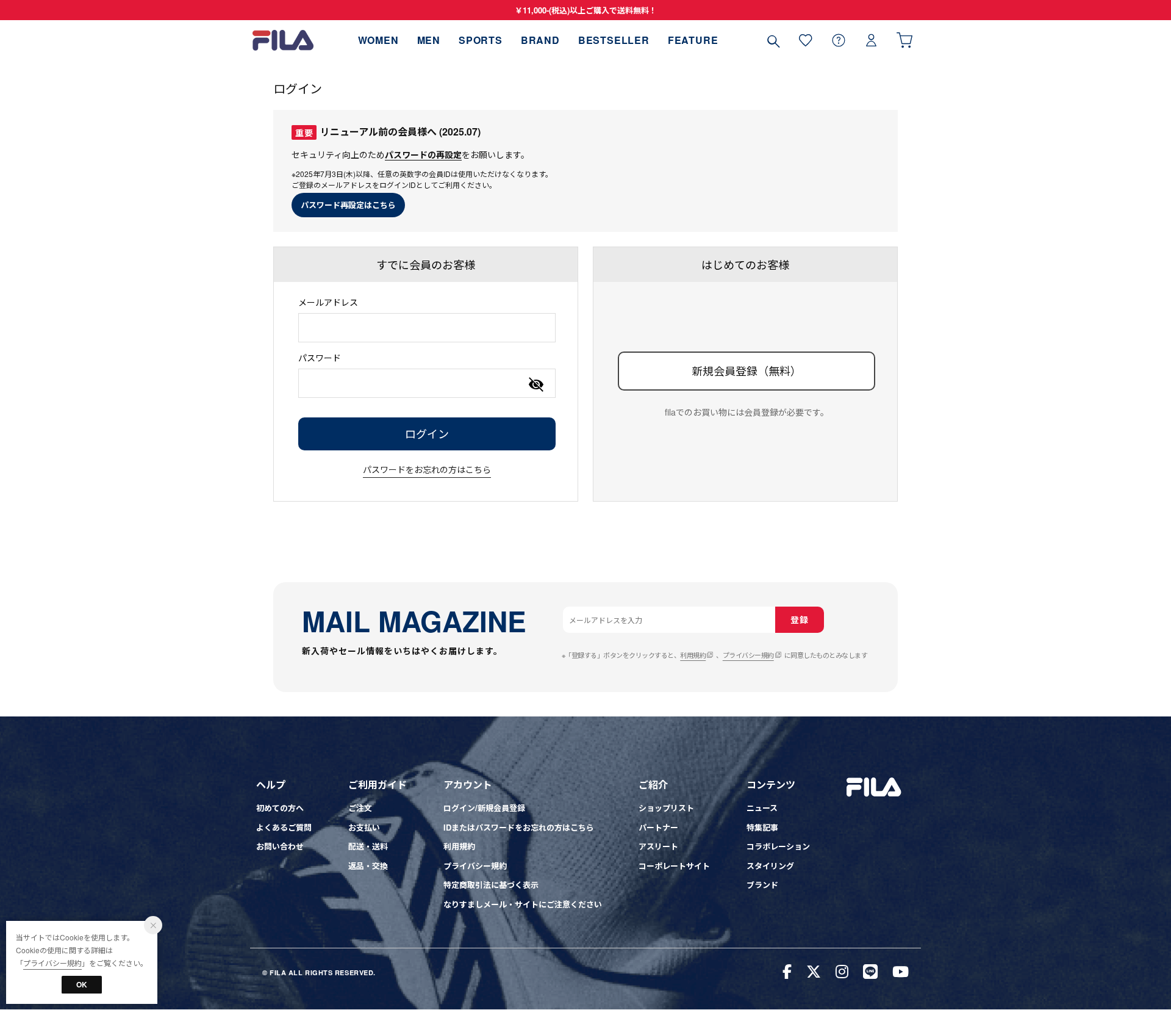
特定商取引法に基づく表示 (491, 884)
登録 (799, 619)
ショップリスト (666, 807)
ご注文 (360, 807)
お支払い (364, 827)
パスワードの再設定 (423, 154)
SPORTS (481, 40)
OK (81, 984)
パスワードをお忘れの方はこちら (427, 469)
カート (904, 40)
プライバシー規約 (748, 655)
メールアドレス (328, 302)
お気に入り (805, 40)
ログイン (871, 40)
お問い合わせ (280, 846)
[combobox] (427, 327)
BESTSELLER (614, 40)
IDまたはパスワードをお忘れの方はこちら (518, 827)
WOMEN (378, 40)
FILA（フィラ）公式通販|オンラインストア (282, 40)
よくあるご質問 (284, 827)
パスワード (319, 358)
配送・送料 (368, 846)
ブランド (762, 884)
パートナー (658, 827)
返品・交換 (368, 865)
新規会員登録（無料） (746, 370)
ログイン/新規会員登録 (484, 807)
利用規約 (693, 655)
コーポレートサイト (674, 865)
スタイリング (770, 865)
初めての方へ (280, 807)
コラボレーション (778, 846)
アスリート (658, 846)
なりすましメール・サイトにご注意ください (522, 904)
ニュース (762, 807)
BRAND (540, 40)
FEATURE (693, 40)
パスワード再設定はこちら (348, 205)
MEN (428, 40)
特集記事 (762, 827)
